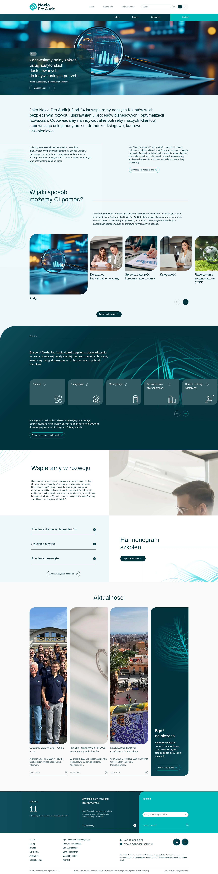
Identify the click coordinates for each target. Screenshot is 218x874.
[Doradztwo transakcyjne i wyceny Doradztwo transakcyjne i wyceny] (106, 253)
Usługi (117, 17)
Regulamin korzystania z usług (138, 871)
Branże (135, 17)
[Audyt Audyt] (59, 264)
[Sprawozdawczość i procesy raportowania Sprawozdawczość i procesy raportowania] (141, 253)
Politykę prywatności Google (114, 871)
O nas (91, 7)
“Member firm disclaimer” (168, 857)
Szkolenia (155, 17)
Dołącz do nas (128, 7)
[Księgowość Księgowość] (176, 253)
